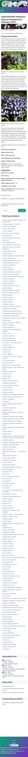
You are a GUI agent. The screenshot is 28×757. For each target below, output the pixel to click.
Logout (14, 743)
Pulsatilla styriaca (7, 580)
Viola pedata (5, 640)
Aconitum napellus (7, 231)
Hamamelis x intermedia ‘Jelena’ (11, 444)
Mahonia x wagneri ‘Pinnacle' (10, 516)
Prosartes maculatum (8, 571)
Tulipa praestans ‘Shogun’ (9, 628)
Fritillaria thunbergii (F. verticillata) (11, 421)
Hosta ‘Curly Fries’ (7, 462)
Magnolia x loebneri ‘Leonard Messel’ (12, 514)
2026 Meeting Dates (7, 686)
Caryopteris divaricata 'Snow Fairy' (11, 306)
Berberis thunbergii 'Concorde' (10, 292)
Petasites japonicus (7, 550)
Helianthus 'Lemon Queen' (9, 447)
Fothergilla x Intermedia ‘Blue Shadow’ (12, 416)
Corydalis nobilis (6, 345)
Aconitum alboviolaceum (9, 226)
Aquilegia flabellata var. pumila (10, 262)
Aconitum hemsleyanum (8, 228)
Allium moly (5, 240)
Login (13, 740)
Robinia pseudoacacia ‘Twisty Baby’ (12, 587)
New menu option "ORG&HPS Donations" (13, 692)
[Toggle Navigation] (2, 11)
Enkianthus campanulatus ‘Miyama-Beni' (13, 394)
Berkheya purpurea (7, 295)
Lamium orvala (6, 503)
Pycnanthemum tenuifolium (9, 583)
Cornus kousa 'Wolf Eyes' (9, 340)
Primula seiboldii (6, 566)
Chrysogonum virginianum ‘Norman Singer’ (13, 318)
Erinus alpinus (6, 401)
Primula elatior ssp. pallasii (9, 564)
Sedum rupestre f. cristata (9, 612)
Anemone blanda (6, 253)
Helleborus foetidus (7, 449)
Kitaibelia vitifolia (7, 501)
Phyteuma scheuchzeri (8, 555)
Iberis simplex (6, 474)
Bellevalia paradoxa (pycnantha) (11, 290)
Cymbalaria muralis (7, 363)
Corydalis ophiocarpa (8, 347)
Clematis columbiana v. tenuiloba (11, 322)
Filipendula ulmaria (7, 410)
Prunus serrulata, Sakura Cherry (11, 576)
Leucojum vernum (7, 505)
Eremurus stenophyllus (8, 399)
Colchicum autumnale (8, 336)
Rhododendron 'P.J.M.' (8, 585)
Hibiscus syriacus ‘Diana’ (9, 458)
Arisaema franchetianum (9, 265)
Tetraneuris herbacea (8, 621)
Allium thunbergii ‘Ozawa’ (9, 242)
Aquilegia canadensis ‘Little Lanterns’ (12, 260)
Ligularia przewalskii (7, 508)
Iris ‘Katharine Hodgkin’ (8, 483)
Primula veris (5, 569)
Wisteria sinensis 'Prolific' (9, 646)
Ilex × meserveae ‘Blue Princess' (11, 476)
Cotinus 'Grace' (6, 352)
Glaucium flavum (6, 433)
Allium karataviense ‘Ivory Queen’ (11, 238)
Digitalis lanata (6, 378)
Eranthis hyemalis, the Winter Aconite (12, 397)
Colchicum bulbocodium (9, 338)
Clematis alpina (6, 320)
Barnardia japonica (7, 288)
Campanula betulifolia (8, 304)
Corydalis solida (6, 349)
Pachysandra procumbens (9, 536)
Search (22, 210)
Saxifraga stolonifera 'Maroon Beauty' (12, 607)
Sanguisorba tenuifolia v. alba (10, 605)
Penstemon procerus (8, 548)
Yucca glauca (6, 649)
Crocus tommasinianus (8, 360)
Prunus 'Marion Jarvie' (8, 573)
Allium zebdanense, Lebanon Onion (11, 245)
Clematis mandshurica (8, 327)
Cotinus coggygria (7, 354)
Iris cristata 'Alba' (7, 485)
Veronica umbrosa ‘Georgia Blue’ (11, 635)
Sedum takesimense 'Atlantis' (10, 614)
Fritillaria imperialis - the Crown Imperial (13, 418)
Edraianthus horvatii (7, 390)
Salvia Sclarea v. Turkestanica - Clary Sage (14, 598)
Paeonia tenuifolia (7, 541)
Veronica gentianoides (8, 633)
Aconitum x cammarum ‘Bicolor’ (11, 233)
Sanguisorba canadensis (9, 603)
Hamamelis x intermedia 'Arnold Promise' (13, 442)
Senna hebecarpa (7, 617)
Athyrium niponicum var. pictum (11, 285)
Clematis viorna (6, 333)
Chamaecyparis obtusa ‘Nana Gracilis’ (12, 313)
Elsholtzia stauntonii (7, 392)
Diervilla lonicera (6, 376)
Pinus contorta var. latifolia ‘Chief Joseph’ (13, 557)
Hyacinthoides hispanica (9, 465)
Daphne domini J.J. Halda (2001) (11, 365)
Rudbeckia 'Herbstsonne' (9, 593)
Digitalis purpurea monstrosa (10, 380)
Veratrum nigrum (6, 630)
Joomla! (3, 751)
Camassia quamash (7, 302)
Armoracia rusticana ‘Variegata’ (10, 274)
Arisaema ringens (7, 267)
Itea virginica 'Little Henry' (9, 494)
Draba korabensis (7, 387)
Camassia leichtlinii (7, 299)
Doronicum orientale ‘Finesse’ (10, 385)
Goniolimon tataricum (8, 440)
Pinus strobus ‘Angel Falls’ (9, 560)
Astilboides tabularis (7, 283)
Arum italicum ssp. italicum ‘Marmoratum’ (13, 276)
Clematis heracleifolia (8, 325)
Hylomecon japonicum (8, 469)
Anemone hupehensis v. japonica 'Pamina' (13, 256)
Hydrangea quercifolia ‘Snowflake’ (11, 467)
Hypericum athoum (7, 471)
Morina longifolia (6, 521)
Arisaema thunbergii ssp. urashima (11, 272)
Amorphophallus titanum (9, 251)
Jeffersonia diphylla (7, 498)
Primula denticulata (7, 562)
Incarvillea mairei (6, 478)
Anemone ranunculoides (8, 258)
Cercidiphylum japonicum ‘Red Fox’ (11, 311)
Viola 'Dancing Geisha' (8, 637)
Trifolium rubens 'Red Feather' (10, 623)
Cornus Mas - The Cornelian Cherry (12, 342)
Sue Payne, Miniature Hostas (10, 663)
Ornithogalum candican (8, 532)
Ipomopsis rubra (6, 481)
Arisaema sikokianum (8, 269)
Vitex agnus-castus (7, 642)
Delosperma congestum (8, 371)
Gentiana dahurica (7, 431)
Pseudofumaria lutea (7, 578)
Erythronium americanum (9, 408)
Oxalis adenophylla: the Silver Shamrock (13, 534)
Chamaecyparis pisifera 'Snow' (10, 315)
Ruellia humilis (6, 596)
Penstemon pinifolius (8, 546)
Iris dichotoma (6, 488)
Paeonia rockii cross (7, 539)
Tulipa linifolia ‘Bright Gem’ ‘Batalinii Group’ (13, 626)
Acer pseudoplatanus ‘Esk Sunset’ (11, 224)
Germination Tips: (6, 195)
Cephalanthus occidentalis (9, 308)
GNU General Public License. (8, 753)
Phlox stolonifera (7, 553)
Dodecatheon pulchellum (9, 383)
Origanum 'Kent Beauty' (8, 530)
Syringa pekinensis (7, 619)
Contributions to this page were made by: (12, 204)
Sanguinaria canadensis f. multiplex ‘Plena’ (13, 600)
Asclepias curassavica (8, 279)
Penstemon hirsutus (7, 543)
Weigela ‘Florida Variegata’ (9, 644)
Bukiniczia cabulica (7, 297)
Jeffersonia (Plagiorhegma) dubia (11, 496)
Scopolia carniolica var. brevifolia (11, 610)
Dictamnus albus (6, 374)
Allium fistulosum (7, 235)
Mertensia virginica (7, 519)
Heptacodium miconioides (9, 455)
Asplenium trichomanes (8, 281)
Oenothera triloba (7, 527)
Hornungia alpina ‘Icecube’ (9, 460)
